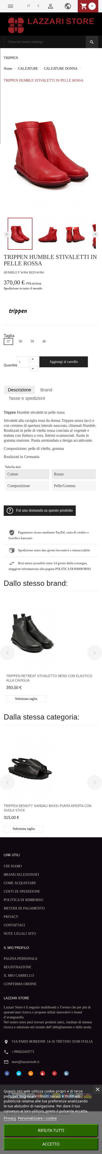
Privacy (10, 1118)
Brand (46, 389)
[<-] (7, 652)
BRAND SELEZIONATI (21, 874)
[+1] (34, 359)
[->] (94, 652)
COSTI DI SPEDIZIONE (22, 891)
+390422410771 (23, 1052)
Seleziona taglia (26, 699)
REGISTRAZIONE (17, 967)
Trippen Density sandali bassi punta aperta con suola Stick (47, 808)
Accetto (51, 1144)
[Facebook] (6, 1073)
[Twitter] (18, 1073)
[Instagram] (66, 1073)
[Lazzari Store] (51, 25)
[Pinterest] (54, 1073)
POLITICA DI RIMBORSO (23, 900)
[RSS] (30, 1073)
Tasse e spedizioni (27, 398)
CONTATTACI (14, 925)
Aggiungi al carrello (64, 362)
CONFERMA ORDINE (20, 984)
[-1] (34, 369)
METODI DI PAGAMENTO (24, 908)
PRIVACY (11, 917)
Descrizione (19, 389)
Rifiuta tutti (51, 1130)
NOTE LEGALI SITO (20, 934)
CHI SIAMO (13, 866)
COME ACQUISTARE (20, 883)
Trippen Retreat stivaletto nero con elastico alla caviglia (49, 678)
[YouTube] (42, 1073)
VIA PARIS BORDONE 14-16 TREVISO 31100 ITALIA (52, 1041)
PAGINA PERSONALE (21, 959)
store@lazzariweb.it (25, 1062)
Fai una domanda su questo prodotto (44, 510)
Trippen (10, 412)
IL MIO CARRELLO (19, 975)
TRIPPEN (11, 58)
